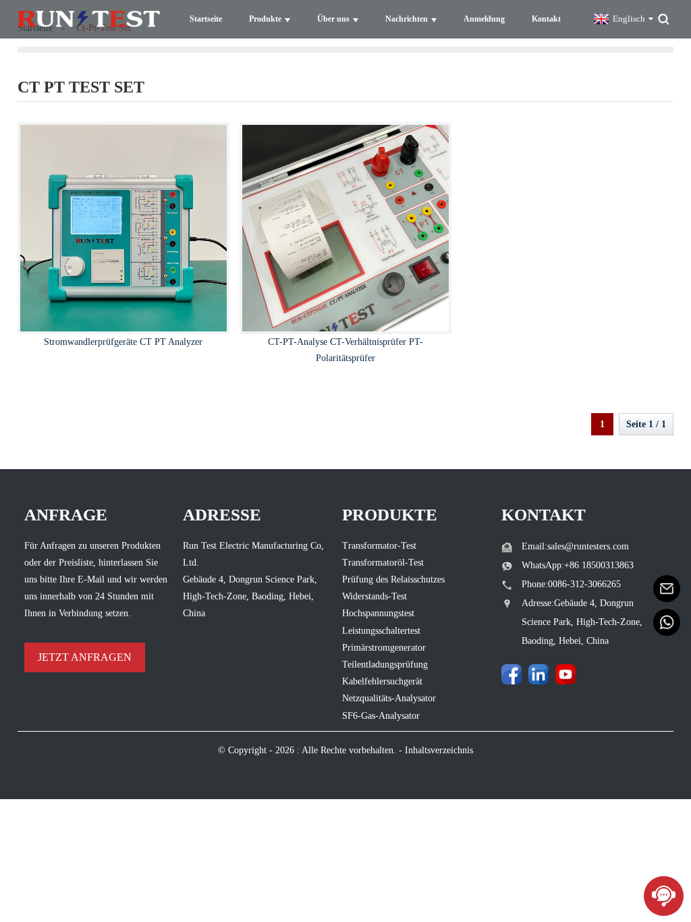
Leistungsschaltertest (381, 631)
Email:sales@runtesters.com (575, 546)
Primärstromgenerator (384, 648)
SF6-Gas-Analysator (381, 716)
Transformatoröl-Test (383, 563)
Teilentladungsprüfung (385, 664)
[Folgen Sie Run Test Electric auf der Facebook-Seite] (511, 674)
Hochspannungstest (378, 613)
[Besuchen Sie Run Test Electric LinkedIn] (538, 674)
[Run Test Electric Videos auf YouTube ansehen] (565, 674)
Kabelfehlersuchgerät (382, 681)
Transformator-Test (379, 546)
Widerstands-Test (374, 596)
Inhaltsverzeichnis (439, 750)
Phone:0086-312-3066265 (571, 584)
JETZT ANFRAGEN (85, 657)
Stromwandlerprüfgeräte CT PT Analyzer (123, 342)
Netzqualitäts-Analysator (389, 698)
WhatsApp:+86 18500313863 (578, 565)
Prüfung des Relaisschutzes (393, 579)
